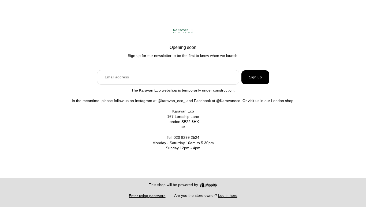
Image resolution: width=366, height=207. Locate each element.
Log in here (227, 195)
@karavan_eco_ (171, 101)
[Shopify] (208, 185)
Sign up (255, 77)
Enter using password (147, 196)
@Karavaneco (228, 101)
